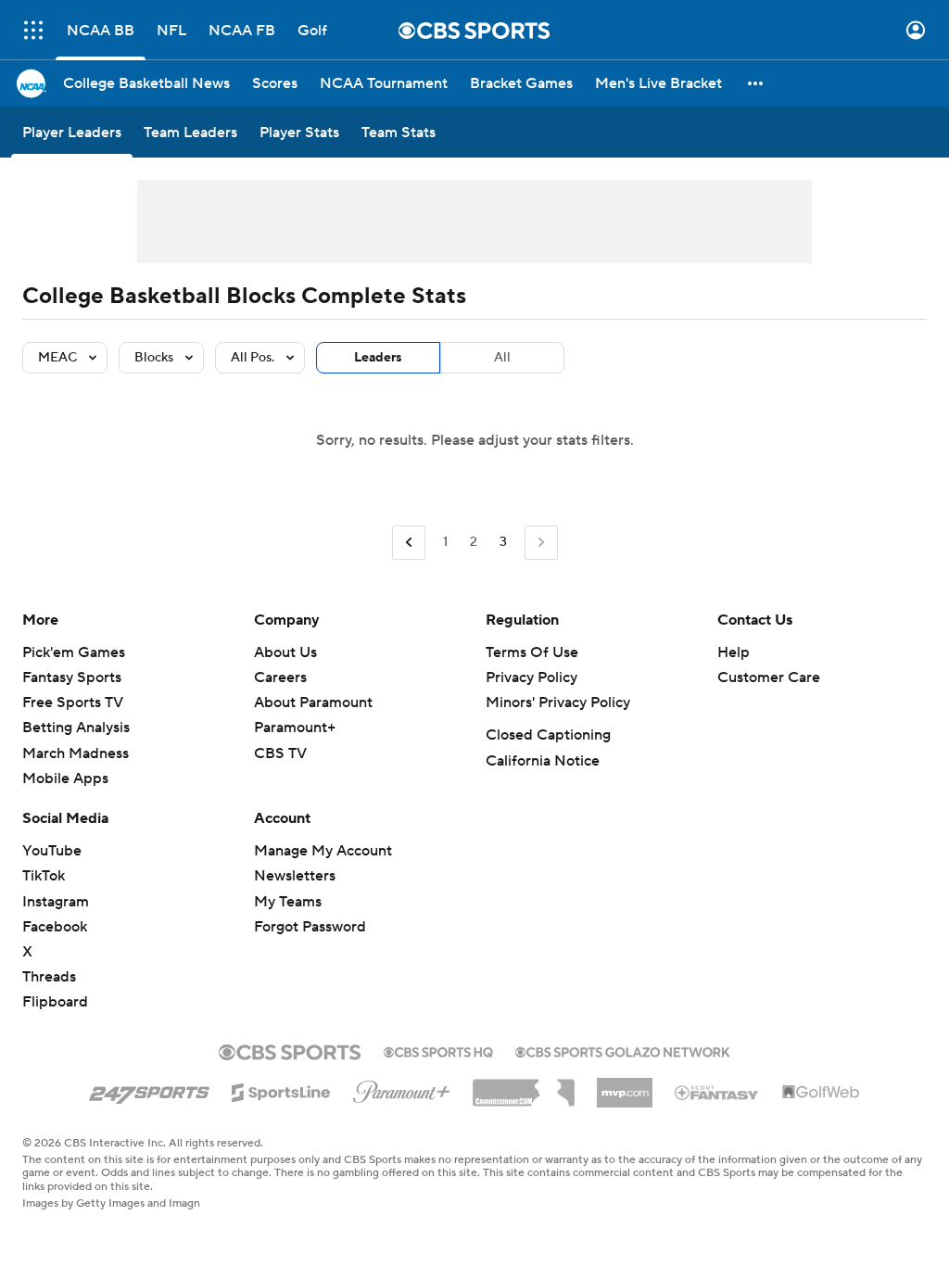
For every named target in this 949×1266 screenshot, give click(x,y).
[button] (33, 30)
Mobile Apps (65, 778)
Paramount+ (294, 727)
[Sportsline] (281, 1090)
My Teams (288, 902)
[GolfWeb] (821, 1092)
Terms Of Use (532, 652)
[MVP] (624, 1085)
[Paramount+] (401, 1088)
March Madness (75, 753)
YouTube (52, 851)
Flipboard (55, 1002)
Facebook (54, 927)
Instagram (55, 902)
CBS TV (280, 753)
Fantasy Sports (71, 677)
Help (733, 652)
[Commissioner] (524, 1086)
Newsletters (294, 876)
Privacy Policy (531, 677)
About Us (285, 652)
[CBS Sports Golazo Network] (622, 1050)
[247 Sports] (149, 1089)
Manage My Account (323, 851)
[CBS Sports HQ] (438, 1050)
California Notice (543, 761)
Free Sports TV (72, 702)
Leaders (378, 357)
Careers (280, 677)
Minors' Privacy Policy (558, 702)
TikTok (43, 876)
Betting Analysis (76, 727)
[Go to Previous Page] (408, 542)
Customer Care (768, 677)
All (502, 357)
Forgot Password (310, 927)
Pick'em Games (73, 652)
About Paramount (313, 702)
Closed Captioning (548, 735)
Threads (49, 977)
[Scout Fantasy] (717, 1091)
